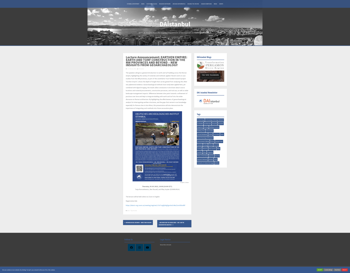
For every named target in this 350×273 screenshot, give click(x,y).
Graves (212, 141)
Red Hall (217, 156)
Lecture (199, 148)
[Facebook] (131, 247)
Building (206, 127)
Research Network (165, 4)
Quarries (211, 156)
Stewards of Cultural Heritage (205, 163)
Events (221, 4)
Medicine (205, 148)
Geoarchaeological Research (205, 138)
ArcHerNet (200, 123)
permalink (134, 210)
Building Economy (214, 127)
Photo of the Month (202, 156)
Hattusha (199, 145)
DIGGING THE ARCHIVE (193, 4)
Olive (204, 152)
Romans (211, 159)
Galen (222, 134)
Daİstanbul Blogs (152, 4)
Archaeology (200, 120)
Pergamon (210, 152)
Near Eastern (212, 148)
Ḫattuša (217, 163)
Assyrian (214, 123)
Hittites (211, 145)
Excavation (216, 134)
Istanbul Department (133, 4)
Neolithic (199, 152)
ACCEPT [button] (320, 270)
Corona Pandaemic (202, 134)
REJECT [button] (345, 270)
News (142, 4)
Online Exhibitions (206, 4)
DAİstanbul (175, 24)
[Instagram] (139, 247)
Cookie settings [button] (328, 270)
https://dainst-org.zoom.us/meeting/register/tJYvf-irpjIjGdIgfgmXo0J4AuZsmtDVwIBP (155, 205)
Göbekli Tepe (219, 141)
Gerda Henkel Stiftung (203, 141)
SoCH (215, 159)
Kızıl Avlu (216, 145)
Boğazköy (200, 127)
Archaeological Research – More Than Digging (138, 222)
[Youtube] (147, 247)
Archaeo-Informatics (179, 4)
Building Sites (201, 131)
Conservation (209, 131)
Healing (205, 145)
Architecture (207, 123)
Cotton (210, 134)
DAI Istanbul (141, 69)
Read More (337, 270)
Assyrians (220, 123)
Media (215, 4)
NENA (218, 148)
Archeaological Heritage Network (214, 120)
